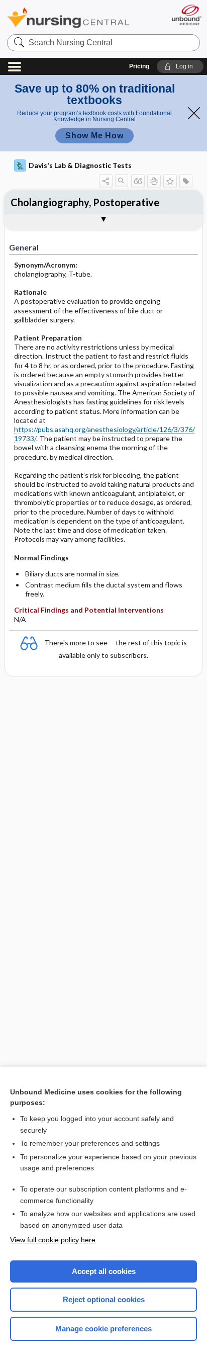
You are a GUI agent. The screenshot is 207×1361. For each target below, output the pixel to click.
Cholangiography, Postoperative (85, 202)
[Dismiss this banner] (194, 113)
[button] (180, 66)
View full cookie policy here (52, 1240)
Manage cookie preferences (103, 1328)
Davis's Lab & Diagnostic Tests (80, 165)
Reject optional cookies (104, 1299)
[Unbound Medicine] (186, 15)
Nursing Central (68, 17)
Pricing (139, 66)
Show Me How (94, 135)
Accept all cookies (104, 1271)
